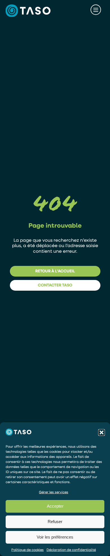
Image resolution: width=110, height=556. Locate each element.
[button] (101, 432)
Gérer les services (53, 492)
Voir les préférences (55, 537)
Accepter (55, 506)
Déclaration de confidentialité (71, 550)
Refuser (55, 521)
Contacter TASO (55, 285)
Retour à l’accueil (55, 270)
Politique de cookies (27, 550)
